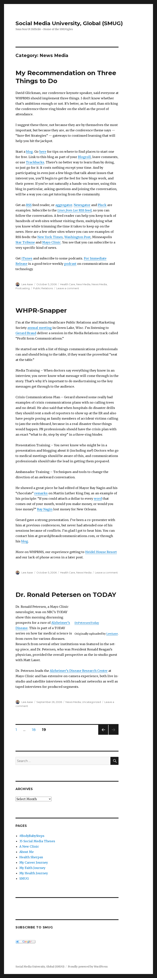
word (98, 498)
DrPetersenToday (86, 623)
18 (35, 729)
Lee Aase (27, 284)
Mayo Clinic (51, 242)
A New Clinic (29, 846)
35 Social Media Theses (37, 841)
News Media (99, 284)
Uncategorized (91, 701)
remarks (41, 493)
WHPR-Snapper (41, 310)
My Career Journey (33, 862)
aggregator (63, 205)
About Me (26, 852)
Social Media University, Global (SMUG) (69, 23)
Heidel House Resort (101, 552)
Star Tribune (25, 242)
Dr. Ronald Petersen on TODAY (66, 594)
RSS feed (74, 210)
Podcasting (23, 288)
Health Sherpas (31, 857)
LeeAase (112, 633)
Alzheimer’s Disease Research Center (79, 671)
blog (29, 151)
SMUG (24, 878)
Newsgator (82, 205)
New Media (83, 284)
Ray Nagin (44, 509)
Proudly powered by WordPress (88, 966)
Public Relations (43, 288)
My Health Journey (33, 873)
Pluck (102, 205)
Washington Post (77, 237)
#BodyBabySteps (31, 836)
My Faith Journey (32, 868)
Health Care (67, 284)
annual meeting (39, 328)
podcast (70, 264)
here (42, 151)
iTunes (26, 258)
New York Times (50, 237)
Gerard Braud (26, 333)
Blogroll (84, 157)
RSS (29, 205)
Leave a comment (67, 288)
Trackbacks (35, 162)
